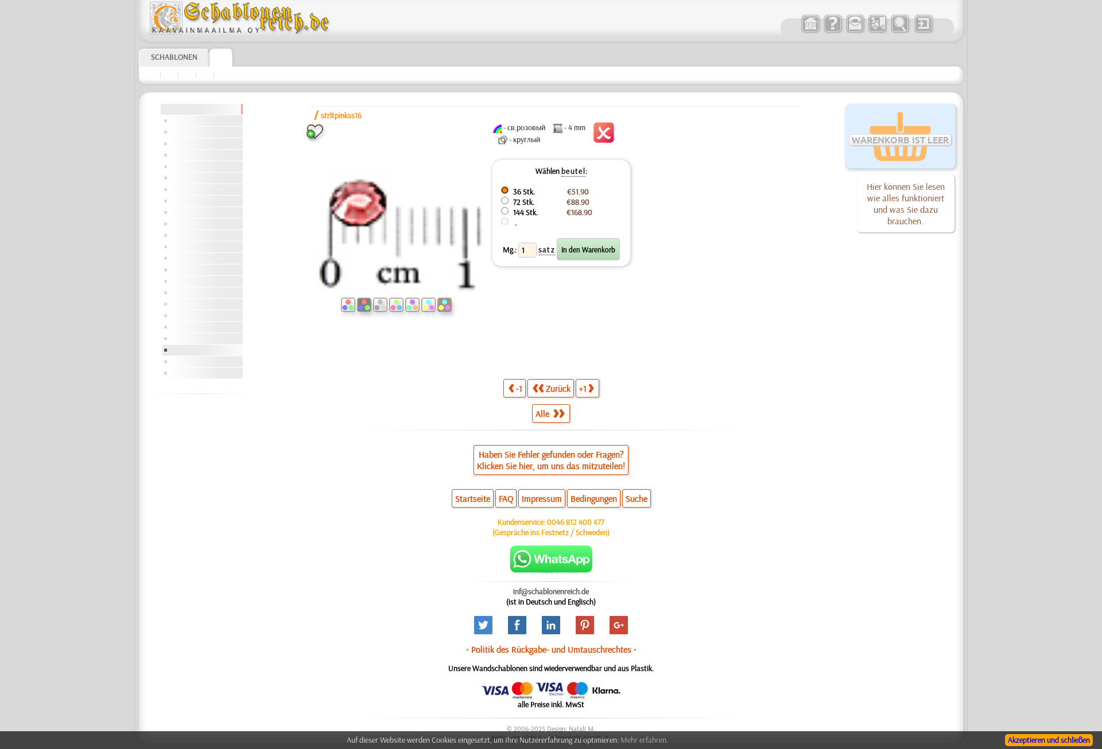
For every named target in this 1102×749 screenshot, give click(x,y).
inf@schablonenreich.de (551, 591)
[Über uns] (832, 31)
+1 (583, 388)
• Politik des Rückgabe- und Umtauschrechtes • (551, 649)
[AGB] (877, 31)
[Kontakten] (855, 31)
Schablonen (174, 57)
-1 (519, 388)
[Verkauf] (810, 31)
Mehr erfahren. (644, 740)
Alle (544, 413)
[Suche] (899, 31)
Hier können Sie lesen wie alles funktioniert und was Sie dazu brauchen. (906, 204)
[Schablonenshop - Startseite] (239, 31)
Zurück (558, 388)
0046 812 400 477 (575, 522)
